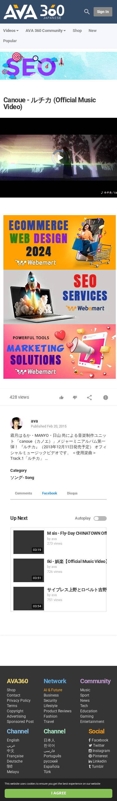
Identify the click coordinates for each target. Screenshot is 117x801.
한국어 (49, 745)
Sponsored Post (20, 721)
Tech (84, 706)
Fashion (50, 716)
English (13, 740)
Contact (13, 695)
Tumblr (98, 766)
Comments (23, 493)
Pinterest (100, 756)
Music (85, 690)
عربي (11, 745)
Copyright (15, 711)
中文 (10, 751)
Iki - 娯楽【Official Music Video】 (78, 561)
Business (51, 695)
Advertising (16, 716)
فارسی (49, 751)
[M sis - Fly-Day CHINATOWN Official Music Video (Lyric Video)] (28, 542)
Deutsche (14, 761)
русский (51, 761)
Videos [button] (9, 30)
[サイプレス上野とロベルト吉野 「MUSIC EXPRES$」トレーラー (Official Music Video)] (28, 598)
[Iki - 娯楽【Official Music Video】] (28, 570)
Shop (77, 30)
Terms (12, 706)
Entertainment (92, 721)
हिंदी (9, 766)
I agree (58, 793)
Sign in (103, 12)
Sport (84, 695)
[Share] (89, 398)
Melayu (13, 772)
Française (15, 756)
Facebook (49, 493)
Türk (47, 772)
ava (34, 420)
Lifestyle (50, 706)
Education (88, 711)
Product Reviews (57, 711)
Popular (10, 40)
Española (52, 766)
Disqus (72, 493)
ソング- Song (22, 477)
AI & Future (53, 690)
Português (52, 756)
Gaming (87, 716)
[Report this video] (106, 398)
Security (50, 700)
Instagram (101, 751)
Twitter (99, 745)
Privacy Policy (19, 700)
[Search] (87, 11)
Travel (49, 721)
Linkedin (100, 761)
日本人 (49, 740)
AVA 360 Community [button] (44, 30)
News (85, 700)
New (93, 30)
